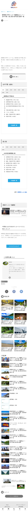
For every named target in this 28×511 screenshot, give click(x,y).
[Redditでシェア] (24, 350)
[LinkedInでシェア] (18, 354)
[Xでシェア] (6, 291)
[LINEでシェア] (9, 354)
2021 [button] (23, 89)
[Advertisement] (14, 37)
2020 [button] (3, 92)
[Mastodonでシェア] (6, 350)
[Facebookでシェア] (14, 291)
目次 (14, 76)
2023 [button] (15, 89)
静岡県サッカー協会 (22, 192)
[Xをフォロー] (10, 278)
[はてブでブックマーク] (21, 291)
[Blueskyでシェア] (10, 350)
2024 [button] (11, 89)
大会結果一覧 (14, 125)
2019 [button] (7, 92)
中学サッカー (4, 281)
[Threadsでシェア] (21, 350)
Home (7, 504)
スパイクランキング (14, 246)
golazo (10, 262)
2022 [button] (19, 89)
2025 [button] (7, 89)
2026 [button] (3, 89)
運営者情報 (20, 506)
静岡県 (3, 283)
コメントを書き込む (14, 496)
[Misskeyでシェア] (14, 350)
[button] (25, 294)
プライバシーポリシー (20, 504)
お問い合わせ (7, 506)
